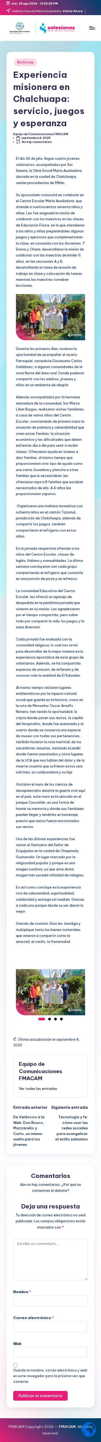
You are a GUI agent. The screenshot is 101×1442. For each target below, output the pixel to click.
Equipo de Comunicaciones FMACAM (40, 1071)
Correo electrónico (33, 1317)
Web (17, 1343)
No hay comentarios (37, 142)
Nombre (22, 1291)
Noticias (25, 62)
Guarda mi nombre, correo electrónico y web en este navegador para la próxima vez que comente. (50, 1376)
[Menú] (92, 27)
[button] (22, 992)
